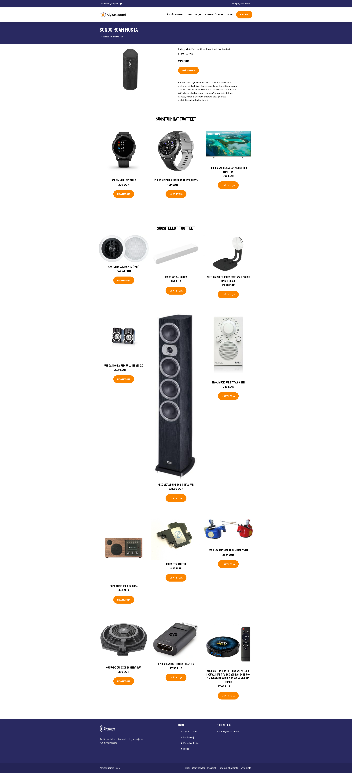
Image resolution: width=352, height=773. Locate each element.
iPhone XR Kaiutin (176, 564)
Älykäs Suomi (190, 731)
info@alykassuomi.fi (241, 3)
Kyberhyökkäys (214, 14)
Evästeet (211, 767)
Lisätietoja (188, 70)
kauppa (244, 14)
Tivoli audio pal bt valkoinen (228, 382)
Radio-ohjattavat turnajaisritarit (228, 550)
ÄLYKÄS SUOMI (174, 14)
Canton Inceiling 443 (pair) (123, 266)
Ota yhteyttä (198, 767)
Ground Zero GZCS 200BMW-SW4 (123, 667)
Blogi (230, 14)
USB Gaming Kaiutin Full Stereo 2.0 (123, 365)
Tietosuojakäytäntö (228, 767)
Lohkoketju (194, 14)
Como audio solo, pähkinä (124, 586)
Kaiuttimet (211, 49)
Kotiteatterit (224, 49)
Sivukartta (246, 767)
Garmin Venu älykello (124, 180)
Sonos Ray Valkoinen (176, 277)
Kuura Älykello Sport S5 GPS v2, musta (176, 180)
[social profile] (121, 3)
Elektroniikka (198, 49)
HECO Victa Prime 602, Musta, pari (176, 484)
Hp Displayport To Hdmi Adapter (176, 664)
